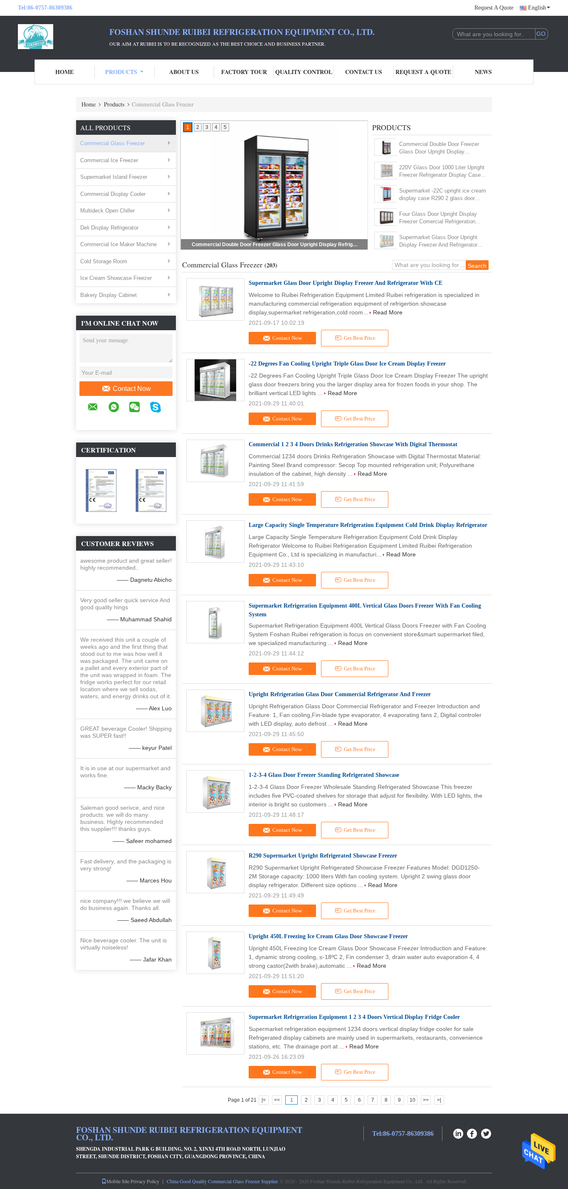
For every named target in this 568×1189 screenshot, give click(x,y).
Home (64, 71)
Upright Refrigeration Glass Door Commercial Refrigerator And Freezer (340, 694)
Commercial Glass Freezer (112, 143)
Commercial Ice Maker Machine (118, 244)
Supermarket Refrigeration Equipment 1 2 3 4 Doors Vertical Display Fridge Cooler (354, 1017)
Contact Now (132, 388)
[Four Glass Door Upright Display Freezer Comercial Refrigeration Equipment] (386, 217)
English (537, 8)
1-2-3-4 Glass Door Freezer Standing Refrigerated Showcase (324, 775)
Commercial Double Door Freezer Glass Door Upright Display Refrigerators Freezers (439, 148)
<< (277, 1100)
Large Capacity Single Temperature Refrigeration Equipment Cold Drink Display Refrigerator (368, 525)
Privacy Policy (145, 1181)
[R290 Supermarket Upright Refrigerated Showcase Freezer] (215, 872)
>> (426, 1100)
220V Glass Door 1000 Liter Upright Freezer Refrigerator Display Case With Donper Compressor (275, 244)
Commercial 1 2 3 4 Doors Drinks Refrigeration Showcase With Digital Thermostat (353, 444)
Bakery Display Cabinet (108, 295)
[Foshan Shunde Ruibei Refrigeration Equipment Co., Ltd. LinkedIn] (458, 1132)
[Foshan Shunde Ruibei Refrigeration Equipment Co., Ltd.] (63, 36)
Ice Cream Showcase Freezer (116, 278)
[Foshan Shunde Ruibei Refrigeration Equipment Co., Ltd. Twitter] (486, 1132)
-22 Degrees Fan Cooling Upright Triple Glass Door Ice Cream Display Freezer (347, 364)
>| (439, 1100)
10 (412, 1100)
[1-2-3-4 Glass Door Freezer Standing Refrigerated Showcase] (215, 791)
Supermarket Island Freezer (113, 177)
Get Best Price (359, 338)
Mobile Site (117, 1181)
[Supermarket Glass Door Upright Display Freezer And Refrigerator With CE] (386, 240)
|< (264, 1100)
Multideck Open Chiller (107, 211)
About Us (184, 71)
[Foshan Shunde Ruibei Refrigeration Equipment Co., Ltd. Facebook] (472, 1132)
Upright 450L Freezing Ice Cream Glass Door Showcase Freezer (328, 936)
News (483, 71)
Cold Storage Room (103, 261)
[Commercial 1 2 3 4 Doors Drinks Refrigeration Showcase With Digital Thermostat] (215, 461)
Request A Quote (494, 8)
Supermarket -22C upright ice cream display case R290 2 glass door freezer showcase (442, 195)
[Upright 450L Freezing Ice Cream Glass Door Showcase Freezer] (215, 953)
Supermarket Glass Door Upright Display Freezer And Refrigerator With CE (438, 241)
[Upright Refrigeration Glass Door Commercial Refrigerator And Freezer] (215, 711)
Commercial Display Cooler (113, 194)
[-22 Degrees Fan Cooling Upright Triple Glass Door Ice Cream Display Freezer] (215, 380)
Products (121, 71)
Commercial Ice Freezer (109, 160)
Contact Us (363, 71)
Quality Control (303, 71)
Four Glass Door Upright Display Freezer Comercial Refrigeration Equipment (438, 218)
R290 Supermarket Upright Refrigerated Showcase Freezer (323, 856)
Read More (388, 312)
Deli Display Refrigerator (109, 228)
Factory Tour (244, 71)
